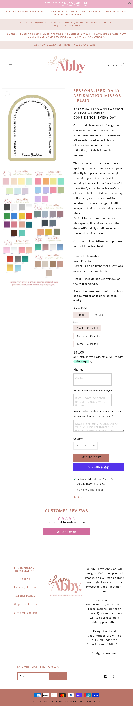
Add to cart (91, 457)
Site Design (65, 701)
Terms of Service (25, 612)
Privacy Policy (25, 587)
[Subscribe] (57, 676)
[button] (10, 64)
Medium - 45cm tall (89, 336)
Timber (81, 314)
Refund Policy (25, 595)
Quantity (78, 438)
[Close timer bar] (129, 2)
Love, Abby (48, 701)
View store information (90, 489)
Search (25, 578)
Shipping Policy (25, 604)
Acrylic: (99, 314)
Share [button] (80, 497)
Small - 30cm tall (87, 328)
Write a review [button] (66, 531)
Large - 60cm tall (87, 343)
